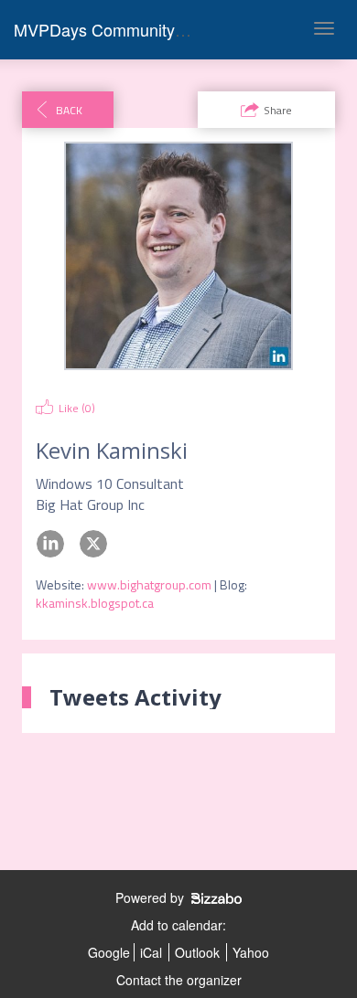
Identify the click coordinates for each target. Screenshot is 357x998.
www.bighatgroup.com (149, 584)
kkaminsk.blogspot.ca (95, 602)
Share (278, 110)
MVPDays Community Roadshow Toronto (165, 29)
